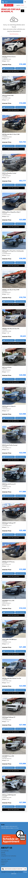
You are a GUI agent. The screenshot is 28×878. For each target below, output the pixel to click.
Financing (3, 854)
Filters (9, 5)
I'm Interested (21, 68)
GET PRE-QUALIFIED (14, 71)
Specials (3, 852)
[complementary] (23, 873)
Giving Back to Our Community (8, 856)
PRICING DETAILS (9, 68)
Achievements (4, 861)
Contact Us (4, 862)
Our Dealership (5, 850)
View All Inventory (14, 34)
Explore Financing (25, 71)
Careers (3, 864)
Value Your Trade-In (6, 859)
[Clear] (22, 5)
